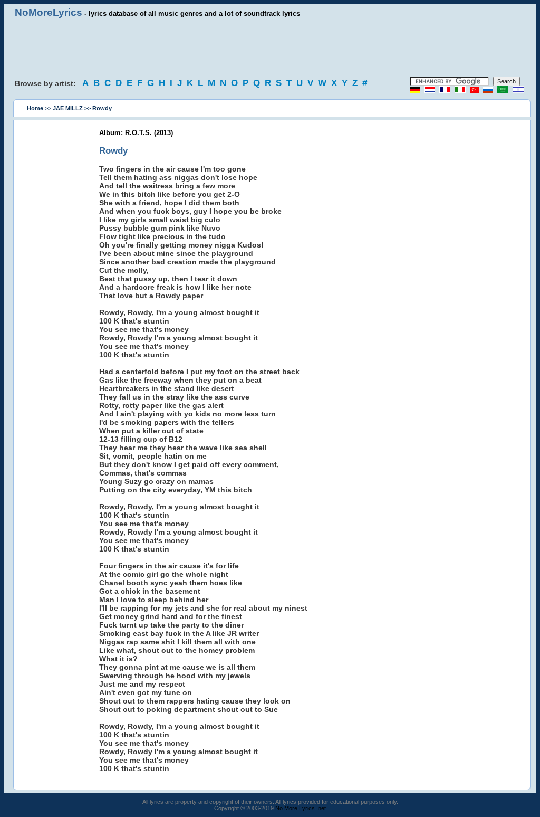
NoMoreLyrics (48, 12)
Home (35, 108)
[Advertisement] (270, 47)
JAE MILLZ (68, 108)
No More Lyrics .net (300, 808)
